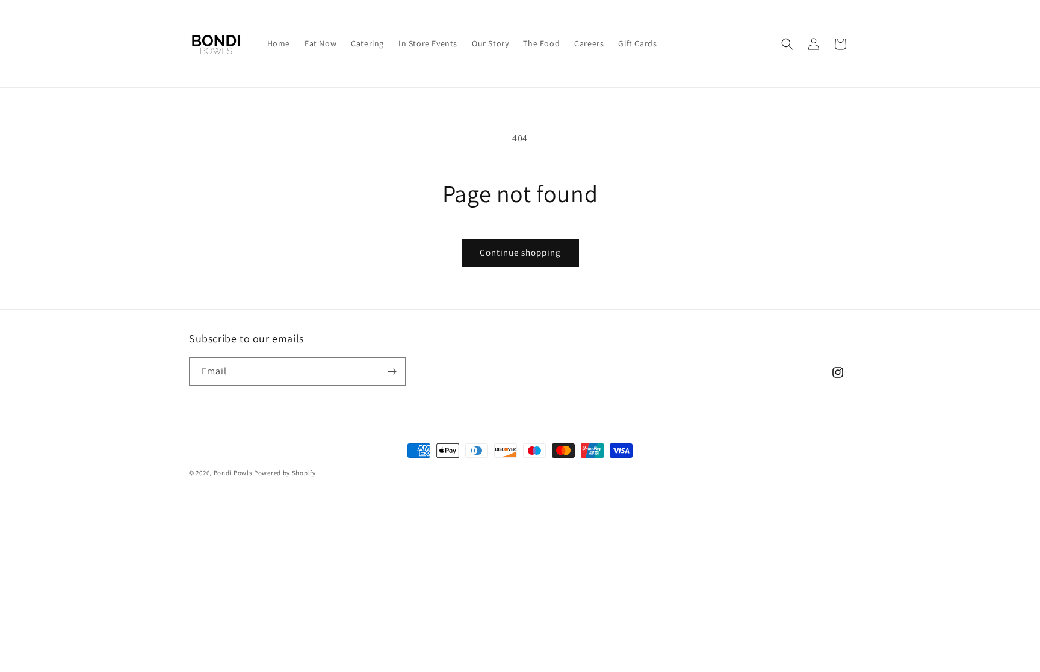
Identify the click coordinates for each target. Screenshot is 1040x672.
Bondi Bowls (233, 473)
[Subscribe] (392, 371)
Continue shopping (520, 252)
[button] (787, 44)
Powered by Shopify (285, 473)
